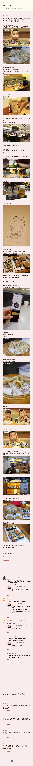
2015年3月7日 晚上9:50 (21, 620)
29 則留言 (8, 751)
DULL (13, 586)
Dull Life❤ (7, 6)
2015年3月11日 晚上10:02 (21, 625)
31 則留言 (8, 724)
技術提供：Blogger (18, 761)
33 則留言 (8, 710)
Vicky (8, 577)
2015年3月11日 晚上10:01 (21, 603)
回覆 (8, 595)
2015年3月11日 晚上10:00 (21, 586)
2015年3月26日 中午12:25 (15, 636)
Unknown (10, 598)
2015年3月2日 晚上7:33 (18, 598)
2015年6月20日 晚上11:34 (15, 653)
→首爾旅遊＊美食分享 (10, 569)
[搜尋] (29, 2)
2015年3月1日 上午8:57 (16, 577)
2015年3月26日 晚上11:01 (21, 642)
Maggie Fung (11, 620)
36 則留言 (8, 697)
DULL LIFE (18, 553)
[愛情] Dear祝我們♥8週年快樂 (14, 694)
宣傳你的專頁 (6, 561)
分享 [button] (3, 566)
